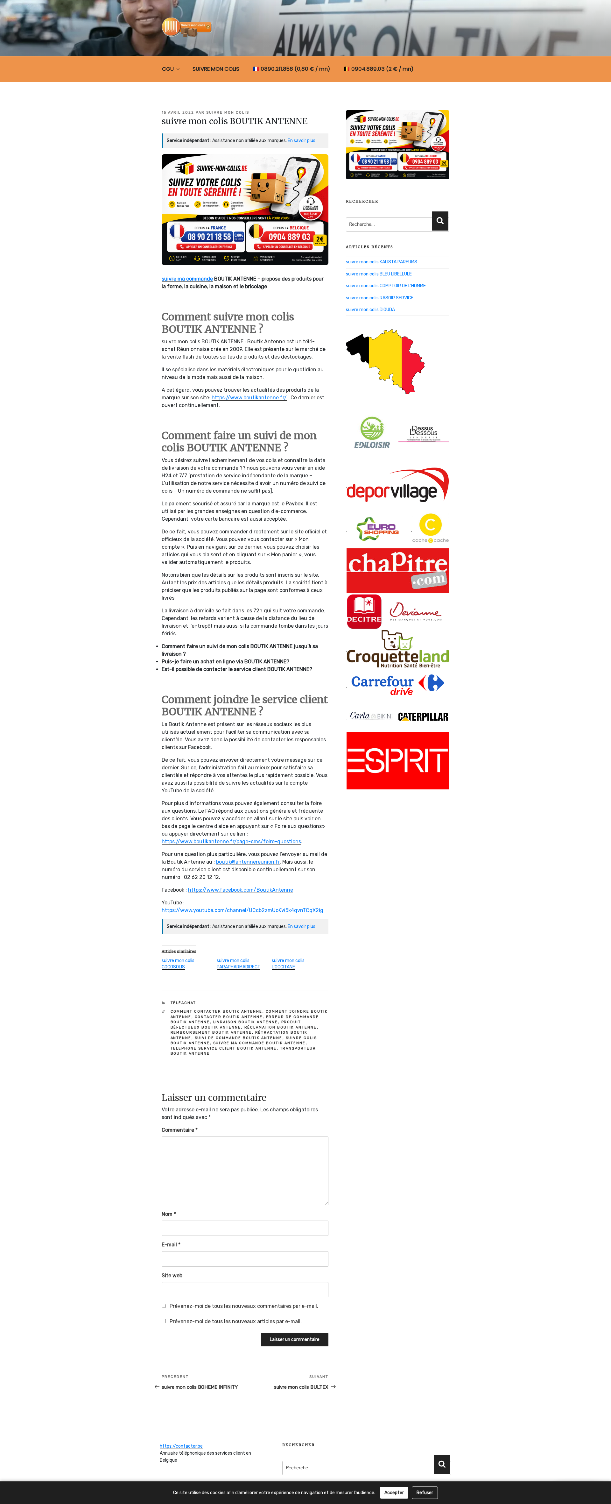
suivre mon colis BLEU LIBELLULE (379, 274)
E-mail (171, 1245)
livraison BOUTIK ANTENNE (245, 1022)
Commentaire (180, 1130)
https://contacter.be (181, 1446)
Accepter (394, 1492)
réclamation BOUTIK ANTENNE (280, 1027)
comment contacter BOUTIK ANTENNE (217, 1011)
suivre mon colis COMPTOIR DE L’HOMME (386, 286)
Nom (169, 1214)
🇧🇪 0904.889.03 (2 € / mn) (378, 69)
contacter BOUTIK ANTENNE (229, 1017)
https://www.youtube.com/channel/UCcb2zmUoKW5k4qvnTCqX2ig (242, 910)
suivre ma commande (187, 279)
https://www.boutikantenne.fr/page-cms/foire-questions (231, 841)
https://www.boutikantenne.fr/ (249, 398)
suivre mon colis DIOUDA (370, 309)
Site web (172, 1275)
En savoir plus (301, 140)
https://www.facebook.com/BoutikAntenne (240, 890)
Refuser (425, 1492)
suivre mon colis (227, 112)
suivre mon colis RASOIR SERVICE (379, 298)
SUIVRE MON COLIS (216, 69)
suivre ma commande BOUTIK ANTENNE (259, 1043)
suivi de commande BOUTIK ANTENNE (239, 1038)
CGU (168, 69)
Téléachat (183, 1003)
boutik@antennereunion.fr (248, 862)
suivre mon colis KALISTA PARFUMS (381, 262)
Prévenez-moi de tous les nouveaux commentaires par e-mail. (244, 1306)
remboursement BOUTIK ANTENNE (211, 1032)
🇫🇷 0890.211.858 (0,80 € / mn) (291, 69)
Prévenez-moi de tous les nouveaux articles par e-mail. (236, 1321)
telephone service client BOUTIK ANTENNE (224, 1048)
